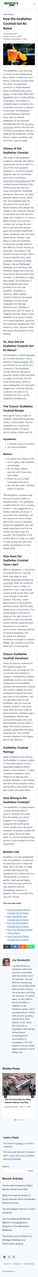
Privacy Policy (28, 1264)
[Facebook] (4, 1257)
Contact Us (17, 1264)
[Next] (32, 1095)
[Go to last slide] (5, 1095)
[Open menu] (34, 3)
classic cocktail (14, 666)
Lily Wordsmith (11, 34)
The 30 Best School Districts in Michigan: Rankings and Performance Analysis (17, 1240)
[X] (9, 1257)
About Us (7, 1264)
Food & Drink (8, 14)
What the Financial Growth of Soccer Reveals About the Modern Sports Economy (18, 1199)
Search (5, 1166)
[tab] (15, 1119)
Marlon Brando (21, 362)
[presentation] (19, 1084)
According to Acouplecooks (16, 181)
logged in (20, 1143)
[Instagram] (14, 1257)
